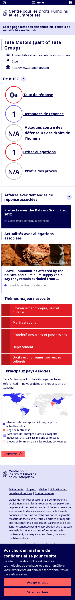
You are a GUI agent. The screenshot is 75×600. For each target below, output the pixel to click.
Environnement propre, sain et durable (36, 310)
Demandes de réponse (43, 113)
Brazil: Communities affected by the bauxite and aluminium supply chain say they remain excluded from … (33, 275)
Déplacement (23, 347)
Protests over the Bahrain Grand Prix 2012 (35, 212)
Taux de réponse (38, 94)
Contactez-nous (44, 493)
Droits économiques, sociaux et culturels (37, 359)
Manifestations (24, 322)
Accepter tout (37, 582)
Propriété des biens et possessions (40, 334)
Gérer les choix (37, 592)
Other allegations (39, 151)
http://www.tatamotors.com (30, 68)
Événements (16, 489)
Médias (43, 489)
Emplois (31, 489)
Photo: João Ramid (58, 262)
